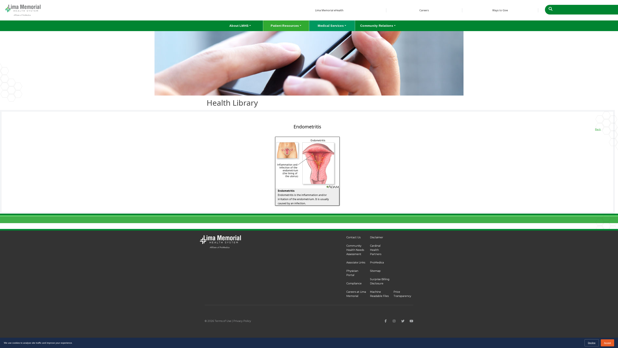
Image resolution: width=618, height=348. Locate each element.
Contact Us (353, 237)
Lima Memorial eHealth (329, 10)
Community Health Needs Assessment (355, 250)
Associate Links (355, 262)
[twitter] (402, 321)
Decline (591, 343)
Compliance (354, 283)
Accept (607, 343)
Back (598, 129)
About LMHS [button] (239, 25)
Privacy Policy (242, 321)
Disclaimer (376, 237)
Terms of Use (223, 321)
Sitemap (375, 270)
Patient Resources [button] (285, 25)
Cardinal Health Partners (375, 250)
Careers (424, 10)
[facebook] (386, 321)
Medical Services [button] (331, 25)
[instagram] (394, 321)
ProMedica (377, 262)
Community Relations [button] (376, 25)
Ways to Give (500, 10)
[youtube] (411, 321)
